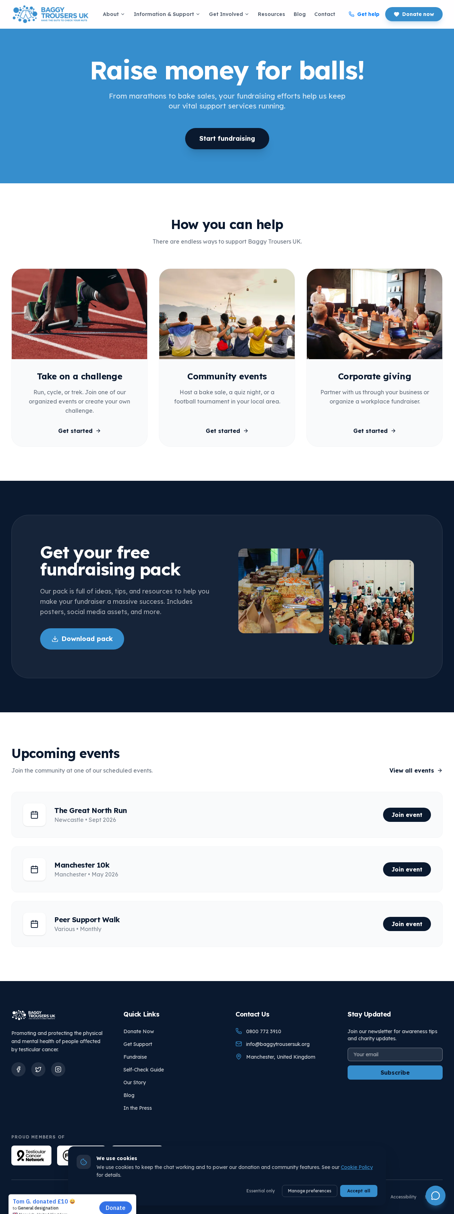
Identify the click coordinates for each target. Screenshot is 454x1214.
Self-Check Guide (143, 1070)
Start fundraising (227, 138)
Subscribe (395, 1072)
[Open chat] (435, 1195)
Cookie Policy (357, 1167)
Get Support (137, 1044)
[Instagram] (58, 1069)
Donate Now (138, 1031)
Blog (300, 14)
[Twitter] (38, 1069)
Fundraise (135, 1057)
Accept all (358, 1190)
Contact (324, 14)
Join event (407, 814)
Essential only (261, 1190)
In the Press (137, 1108)
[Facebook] (18, 1069)
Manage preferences (309, 1190)
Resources (271, 14)
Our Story (134, 1082)
